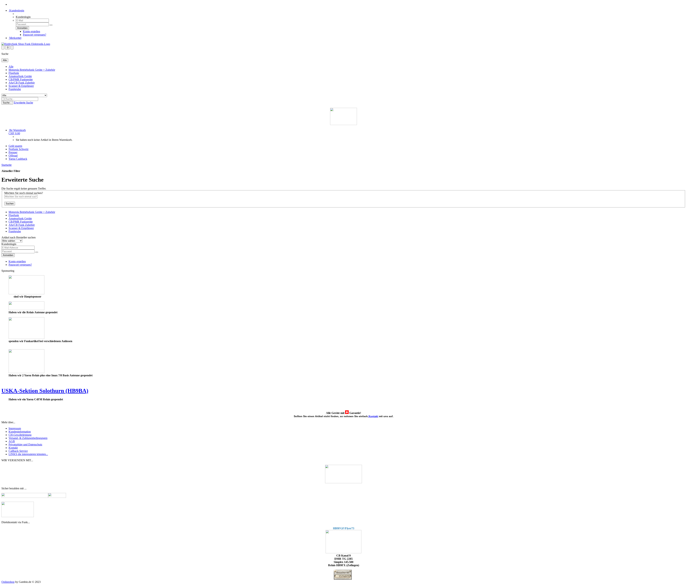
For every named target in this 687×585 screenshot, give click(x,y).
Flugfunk (14, 73)
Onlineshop (7, 581)
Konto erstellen (31, 31)
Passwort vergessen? (34, 34)
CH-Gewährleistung (20, 434)
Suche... (7, 102)
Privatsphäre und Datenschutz (25, 444)
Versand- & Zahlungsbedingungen (28, 438)
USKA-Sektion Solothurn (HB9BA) (44, 390)
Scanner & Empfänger (21, 85)
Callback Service (18, 450)
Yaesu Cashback (18, 158)
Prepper (13, 152)
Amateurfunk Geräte (20, 76)
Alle (11, 66)
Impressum (15, 428)
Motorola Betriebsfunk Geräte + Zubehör (32, 69)
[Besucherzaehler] (343, 578)
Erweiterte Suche (23, 102)
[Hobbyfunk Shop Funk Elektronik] (25, 43)
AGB (12, 441)
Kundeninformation (20, 431)
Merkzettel (15, 37)
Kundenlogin (16, 10)
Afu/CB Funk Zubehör (22, 82)
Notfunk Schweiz (18, 149)
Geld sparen (15, 145)
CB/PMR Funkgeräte (21, 79)
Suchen (10, 203)
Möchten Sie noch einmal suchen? (23, 193)
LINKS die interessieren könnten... (28, 454)
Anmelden (8, 255)
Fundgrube (15, 89)
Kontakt (373, 416)
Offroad (13, 155)
